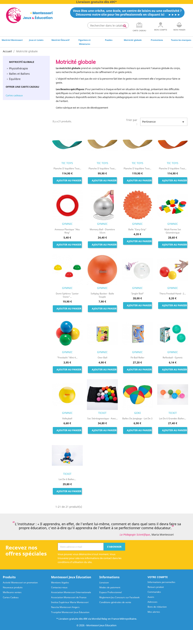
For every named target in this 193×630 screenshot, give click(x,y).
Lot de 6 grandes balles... (172, 418)
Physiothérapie (18, 68)
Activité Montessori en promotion (20, 582)
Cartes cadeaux (14, 95)
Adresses (152, 601)
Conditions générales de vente (115, 602)
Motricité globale (133, 40)
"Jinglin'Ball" (137, 293)
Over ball (102, 357)
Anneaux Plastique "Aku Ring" (67, 231)
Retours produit (156, 587)
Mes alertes (154, 611)
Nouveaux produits (13, 587)
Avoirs (151, 597)
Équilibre (15, 79)
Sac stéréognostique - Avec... (102, 418)
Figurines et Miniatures (84, 42)
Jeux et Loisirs (36, 40)
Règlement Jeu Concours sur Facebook (119, 597)
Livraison (104, 582)
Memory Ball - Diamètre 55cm (102, 231)
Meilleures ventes (12, 592)
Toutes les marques (181, 40)
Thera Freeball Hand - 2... (172, 293)
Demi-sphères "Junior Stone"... (67, 295)
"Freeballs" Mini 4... (67, 357)
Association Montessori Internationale (71, 592)
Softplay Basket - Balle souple (102, 295)
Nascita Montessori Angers (65, 607)
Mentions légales (60, 582)
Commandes (154, 592)
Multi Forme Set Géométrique (172, 231)
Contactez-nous (59, 587)
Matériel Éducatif (60, 40)
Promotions (157, 40)
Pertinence (163, 122)
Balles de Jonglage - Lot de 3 (137, 418)
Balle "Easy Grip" (137, 229)
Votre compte (158, 577)
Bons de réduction (157, 606)
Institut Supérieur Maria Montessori (70, 602)
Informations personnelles (161, 582)
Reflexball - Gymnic (173, 357)
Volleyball (67, 418)
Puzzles (108, 40)
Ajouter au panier (69, 180)
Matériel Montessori (12, 40)
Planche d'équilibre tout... (67, 168)
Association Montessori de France (69, 597)
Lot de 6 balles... (67, 479)
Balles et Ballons (19, 73)
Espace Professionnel (110, 592)
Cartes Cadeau (10, 597)
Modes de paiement (109, 587)
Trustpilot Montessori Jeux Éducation (70, 612)
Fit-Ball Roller (137, 357)
